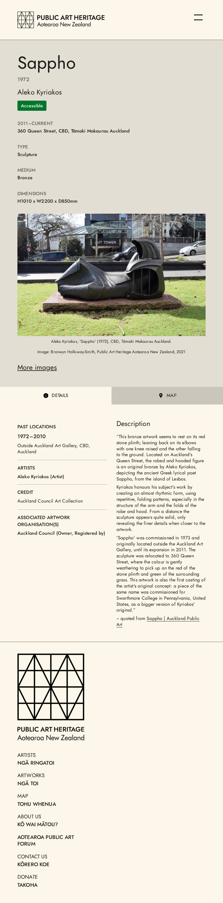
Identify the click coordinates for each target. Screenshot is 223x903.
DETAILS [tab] (60, 395)
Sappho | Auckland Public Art (157, 621)
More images (37, 367)
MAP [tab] (171, 395)
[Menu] (198, 17)
